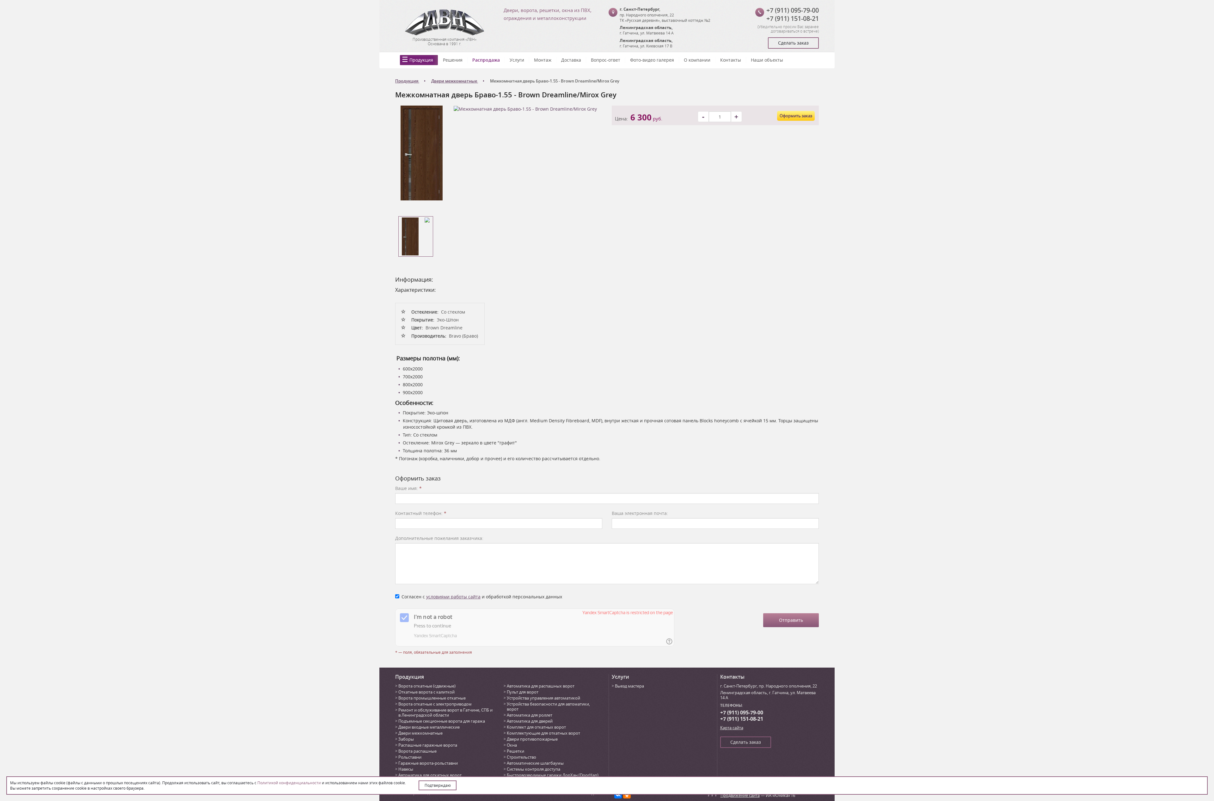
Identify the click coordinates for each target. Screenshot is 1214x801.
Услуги (517, 60)
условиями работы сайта (453, 597)
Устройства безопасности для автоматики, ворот (548, 706)
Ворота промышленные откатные (432, 698)
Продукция (421, 60)
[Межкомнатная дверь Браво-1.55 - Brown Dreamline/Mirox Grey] (422, 153)
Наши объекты (767, 60)
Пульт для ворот (522, 692)
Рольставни (409, 757)
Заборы (406, 739)
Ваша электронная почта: (640, 513)
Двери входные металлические (429, 727)
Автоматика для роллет (529, 715)
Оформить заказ (796, 116)
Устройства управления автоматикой (543, 698)
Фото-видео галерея (652, 60)
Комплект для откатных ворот (536, 727)
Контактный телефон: (420, 513)
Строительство (521, 757)
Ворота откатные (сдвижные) (427, 686)
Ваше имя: (408, 488)
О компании (697, 60)
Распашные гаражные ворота (427, 745)
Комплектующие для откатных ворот (543, 733)
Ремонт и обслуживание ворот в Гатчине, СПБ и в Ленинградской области (445, 712)
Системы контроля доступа (533, 769)
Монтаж (542, 60)
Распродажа (486, 60)
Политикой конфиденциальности (289, 782)
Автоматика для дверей (530, 721)
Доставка (571, 60)
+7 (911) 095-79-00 (792, 10)
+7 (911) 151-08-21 (792, 18)
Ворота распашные (417, 751)
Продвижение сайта (740, 795)
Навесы (405, 769)
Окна (512, 745)
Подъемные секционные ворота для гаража (441, 721)
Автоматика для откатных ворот (430, 775)
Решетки (515, 751)
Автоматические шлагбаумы (535, 763)
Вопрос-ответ (605, 60)
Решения (453, 60)
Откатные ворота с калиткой (426, 692)
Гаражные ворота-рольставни (428, 763)
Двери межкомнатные (420, 733)
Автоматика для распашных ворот (540, 686)
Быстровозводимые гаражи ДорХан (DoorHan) (552, 775)
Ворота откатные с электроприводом (435, 704)
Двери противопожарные (532, 739)
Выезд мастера (629, 686)
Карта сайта (731, 728)
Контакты (730, 60)
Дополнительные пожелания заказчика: (439, 538)
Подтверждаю (438, 785)
